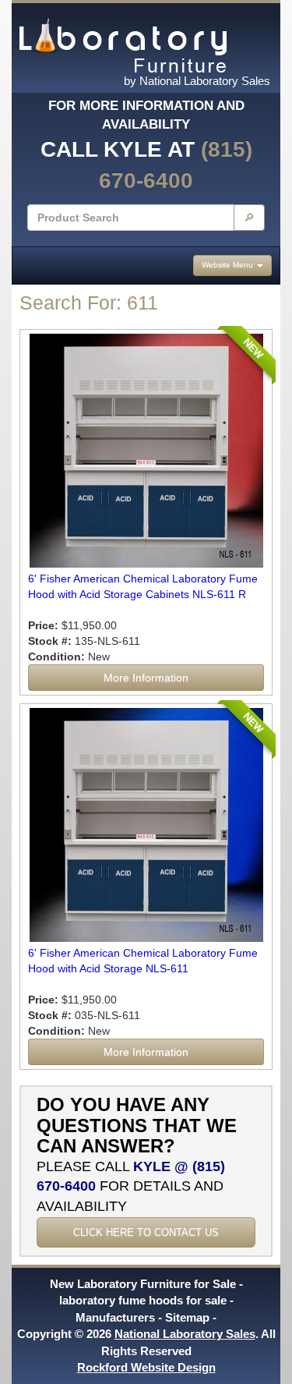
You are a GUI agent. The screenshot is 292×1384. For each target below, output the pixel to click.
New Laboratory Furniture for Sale (143, 1283)
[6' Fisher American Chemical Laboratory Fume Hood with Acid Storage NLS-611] (146, 825)
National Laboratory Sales (184, 1333)
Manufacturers (115, 1317)
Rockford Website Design (146, 1367)
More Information (146, 677)
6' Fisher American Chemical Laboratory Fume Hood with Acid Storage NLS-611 (143, 961)
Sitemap (187, 1317)
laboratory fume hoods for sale (143, 1300)
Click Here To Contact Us (146, 1232)
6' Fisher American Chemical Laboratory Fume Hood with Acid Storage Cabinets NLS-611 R (143, 586)
